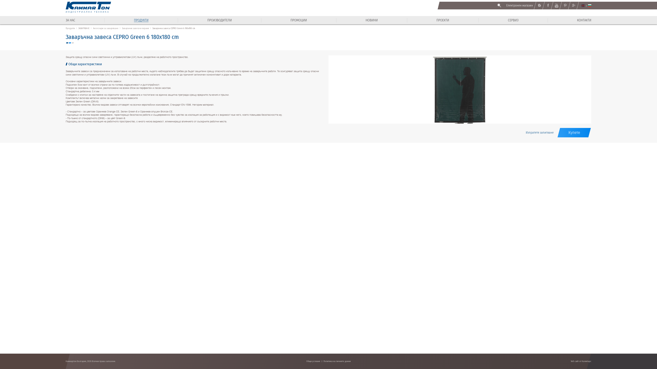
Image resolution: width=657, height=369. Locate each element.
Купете (574, 132)
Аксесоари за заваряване (105, 28)
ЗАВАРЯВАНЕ (83, 28)
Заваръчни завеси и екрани (135, 28)
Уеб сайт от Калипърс (581, 361)
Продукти (70, 28)
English (583, 5)
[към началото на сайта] (646, 348)
